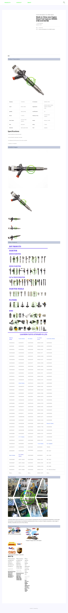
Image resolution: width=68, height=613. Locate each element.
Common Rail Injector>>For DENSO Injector (45, 14)
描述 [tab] (9, 55)
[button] (7, 2)
